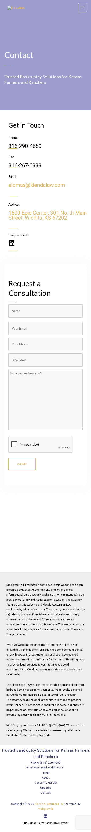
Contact (45, 792)
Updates (45, 787)
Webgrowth (45, 808)
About (46, 777)
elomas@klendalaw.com (36, 185)
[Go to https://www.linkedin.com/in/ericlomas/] (11, 243)
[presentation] (40, 445)
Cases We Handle (46, 782)
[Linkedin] (45, 816)
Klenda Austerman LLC (49, 803)
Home (45, 772)
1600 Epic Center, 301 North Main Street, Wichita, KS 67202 (47, 215)
